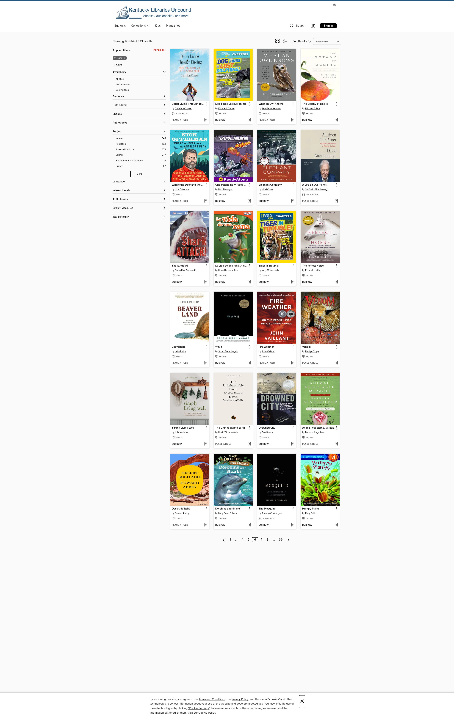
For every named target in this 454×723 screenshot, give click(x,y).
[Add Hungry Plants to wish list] (336, 525)
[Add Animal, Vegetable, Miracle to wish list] (336, 444)
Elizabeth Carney (226, 108)
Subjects (120, 26)
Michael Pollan (312, 108)
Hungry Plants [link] (310, 508)
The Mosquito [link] (267, 508)
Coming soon (122, 90)
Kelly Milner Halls (270, 270)
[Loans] (313, 26)
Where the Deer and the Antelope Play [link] (188, 185)
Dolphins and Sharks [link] (227, 508)
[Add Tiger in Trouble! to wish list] (292, 282)
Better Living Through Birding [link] (188, 104)
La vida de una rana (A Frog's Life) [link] (231, 265)
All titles (120, 79)
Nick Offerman (182, 189)
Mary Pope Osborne (228, 513)
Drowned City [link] (267, 427)
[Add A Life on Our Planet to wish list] (336, 201)
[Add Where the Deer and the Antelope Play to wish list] (206, 201)
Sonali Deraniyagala (228, 351)
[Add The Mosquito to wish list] (292, 525)
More (139, 174)
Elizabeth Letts (312, 270)
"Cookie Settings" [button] (198, 708)
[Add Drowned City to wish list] (292, 444)
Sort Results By (302, 41)
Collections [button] (139, 26)
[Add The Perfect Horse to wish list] (336, 282)
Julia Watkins (181, 432)
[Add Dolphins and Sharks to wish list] (249, 525)
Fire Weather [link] (266, 347)
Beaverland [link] (179, 347)
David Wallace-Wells (228, 432)
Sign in (328, 26)
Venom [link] (306, 347)
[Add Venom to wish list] (336, 363)
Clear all (159, 50)
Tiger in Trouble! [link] (269, 265)
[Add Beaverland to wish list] (206, 363)
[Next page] (288, 540)
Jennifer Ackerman (271, 108)
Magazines (173, 26)
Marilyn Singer (312, 351)
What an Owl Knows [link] (271, 104)
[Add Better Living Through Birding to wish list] (206, 120)
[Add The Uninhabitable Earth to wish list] (249, 444)
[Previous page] (223, 540)
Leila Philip (180, 351)
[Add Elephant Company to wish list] (292, 201)
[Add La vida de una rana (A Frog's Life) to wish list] (249, 282)
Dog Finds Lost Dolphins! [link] (230, 104)
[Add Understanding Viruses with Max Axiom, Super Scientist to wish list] (249, 201)
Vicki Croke (267, 189)
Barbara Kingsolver (314, 432)
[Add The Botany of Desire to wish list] (336, 120)
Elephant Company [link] (270, 185)
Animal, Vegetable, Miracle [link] (318, 427)
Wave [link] (218, 347)
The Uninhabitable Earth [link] (230, 427)
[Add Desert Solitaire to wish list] (206, 525)
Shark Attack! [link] (180, 265)
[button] (297, 26)
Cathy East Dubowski (185, 270)
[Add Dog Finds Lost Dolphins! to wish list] (249, 120)
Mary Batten (311, 513)
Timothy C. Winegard (272, 513)
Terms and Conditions (212, 699)
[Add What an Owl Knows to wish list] (292, 120)
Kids (158, 26)
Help (333, 5)
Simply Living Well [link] (183, 427)
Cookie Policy (206, 712)
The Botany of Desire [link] (315, 104)
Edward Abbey (182, 513)
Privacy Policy (240, 699)
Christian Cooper (183, 108)
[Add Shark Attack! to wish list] (206, 282)
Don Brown (267, 432)
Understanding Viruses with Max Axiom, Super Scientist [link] (231, 185)
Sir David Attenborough (316, 189)
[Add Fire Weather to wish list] (292, 363)
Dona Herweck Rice (228, 270)
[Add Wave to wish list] (249, 363)
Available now (123, 84)
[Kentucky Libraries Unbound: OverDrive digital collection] (153, 12)
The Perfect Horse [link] (313, 265)
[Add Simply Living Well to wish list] (206, 444)
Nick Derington (225, 189)
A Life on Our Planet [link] (314, 185)
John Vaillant (268, 351)
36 (281, 540)
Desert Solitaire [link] (181, 508)
